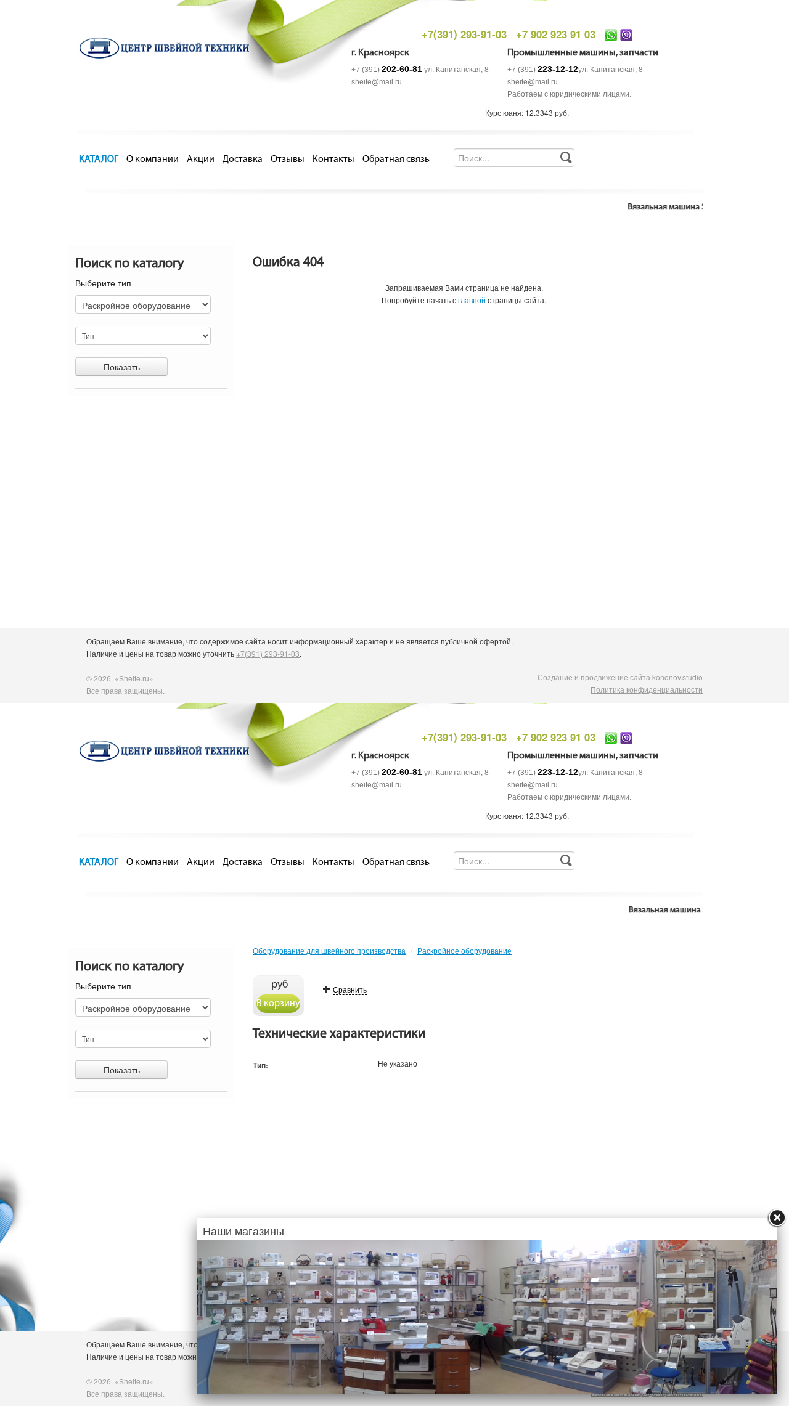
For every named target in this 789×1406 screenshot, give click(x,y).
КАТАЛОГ (98, 160)
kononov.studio (677, 677)
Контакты (333, 160)
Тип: (260, 1065)
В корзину (278, 1004)
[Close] (777, 1218)
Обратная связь (396, 160)
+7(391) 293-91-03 (464, 33)
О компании (152, 160)
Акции (201, 160)
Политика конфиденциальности (647, 689)
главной (472, 300)
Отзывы (288, 160)
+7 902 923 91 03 (555, 33)
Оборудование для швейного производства (329, 950)
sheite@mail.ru (376, 82)
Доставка (243, 160)
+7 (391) (386, 69)
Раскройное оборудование (464, 950)
